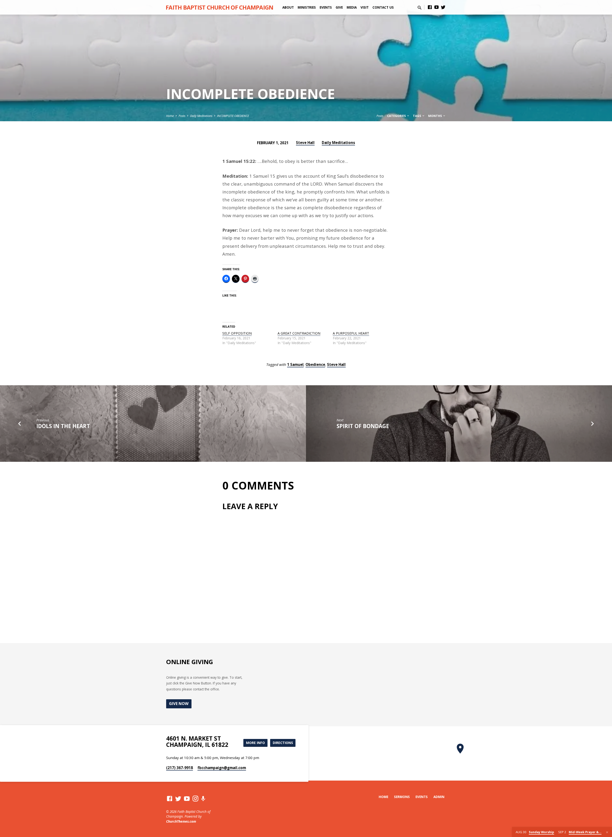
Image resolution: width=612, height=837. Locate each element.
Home (170, 116)
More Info (255, 742)
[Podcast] (203, 798)
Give (339, 7)
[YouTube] (436, 7)
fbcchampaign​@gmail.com (221, 767)
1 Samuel (295, 364)
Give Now (179, 703)
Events (326, 7)
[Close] (607, 832)
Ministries (307, 7)
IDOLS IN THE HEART (63, 426)
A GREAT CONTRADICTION (299, 333)
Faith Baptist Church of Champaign (219, 7)
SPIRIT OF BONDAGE (363, 426)
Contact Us (383, 7)
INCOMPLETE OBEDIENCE (233, 116)
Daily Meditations (201, 116)
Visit (365, 7)
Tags (417, 116)
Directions (283, 742)
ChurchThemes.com (181, 821)
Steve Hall (305, 142)
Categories (396, 116)
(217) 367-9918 (179, 767)
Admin (438, 796)
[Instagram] (195, 798)
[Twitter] (443, 7)
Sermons (402, 796)
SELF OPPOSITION (237, 333)
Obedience (315, 364)
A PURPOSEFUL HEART (351, 333)
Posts (182, 116)
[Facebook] (429, 7)
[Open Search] (419, 7)
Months (435, 116)
